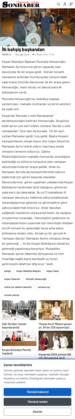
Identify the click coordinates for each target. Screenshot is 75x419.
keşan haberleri (12, 279)
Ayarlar (37, 411)
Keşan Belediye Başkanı (28, 270)
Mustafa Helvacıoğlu (36, 279)
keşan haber (52, 270)
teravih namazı (11, 295)
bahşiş (7, 270)
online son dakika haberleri (18, 287)
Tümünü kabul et (38, 392)
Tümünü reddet (37, 401)
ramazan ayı (44, 287)
